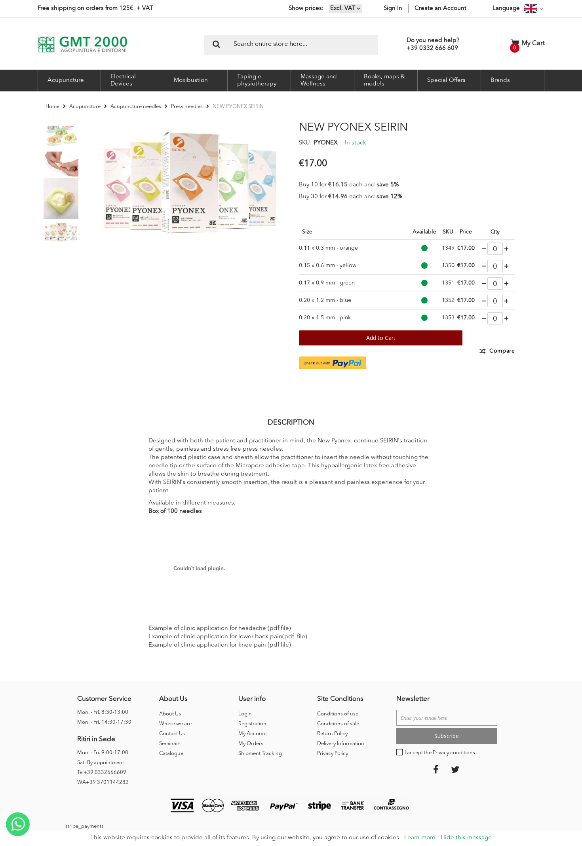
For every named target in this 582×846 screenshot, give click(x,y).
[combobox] (291, 45)
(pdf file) (279, 629)
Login (245, 714)
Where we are (175, 723)
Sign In (393, 8)
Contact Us (172, 733)
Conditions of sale (338, 723)
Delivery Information (340, 743)
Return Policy (332, 733)
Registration (252, 723)
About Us (170, 714)
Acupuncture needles (135, 106)
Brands (500, 80)
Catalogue (171, 753)
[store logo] (82, 44)
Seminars (170, 743)
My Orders (250, 743)
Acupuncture (85, 106)
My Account (252, 733)
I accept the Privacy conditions (440, 752)
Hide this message (466, 838)
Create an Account (440, 8)
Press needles (187, 106)
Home (52, 106)
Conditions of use (337, 714)
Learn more (420, 838)
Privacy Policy (332, 753)
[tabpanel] (61, 164)
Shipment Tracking (260, 753)
